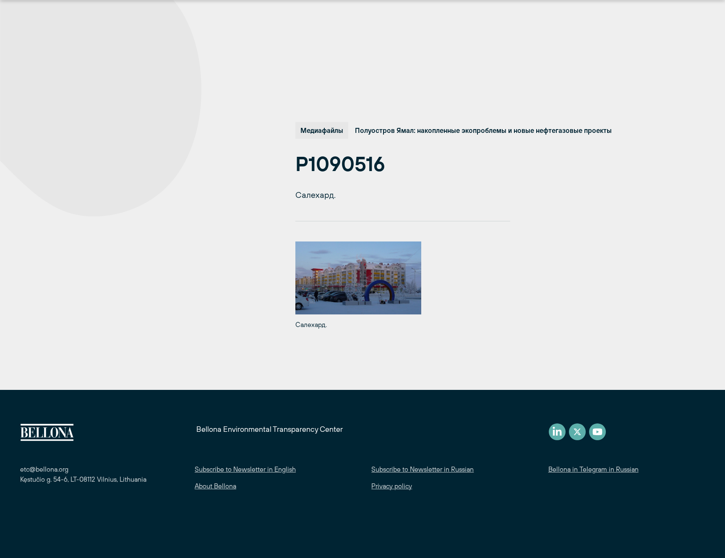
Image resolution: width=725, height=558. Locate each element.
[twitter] (577, 431)
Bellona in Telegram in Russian (593, 469)
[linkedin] (557, 431)
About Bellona (215, 486)
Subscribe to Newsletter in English (245, 469)
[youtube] (597, 431)
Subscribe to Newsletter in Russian (422, 469)
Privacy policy (391, 486)
